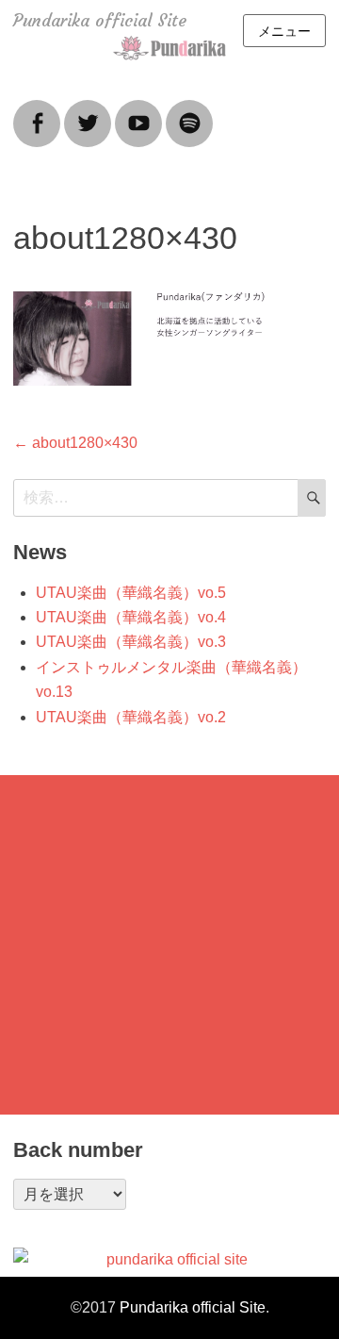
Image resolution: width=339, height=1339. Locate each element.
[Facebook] (36, 112)
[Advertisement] (169, 945)
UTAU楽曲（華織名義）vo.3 (131, 642)
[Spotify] (189, 112)
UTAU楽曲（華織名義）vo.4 (131, 617)
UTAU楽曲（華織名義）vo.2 (131, 717)
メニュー (284, 31)
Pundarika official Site (99, 20)
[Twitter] (87, 112)
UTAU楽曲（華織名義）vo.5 (131, 593)
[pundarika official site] (169, 1260)
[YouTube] (138, 112)
